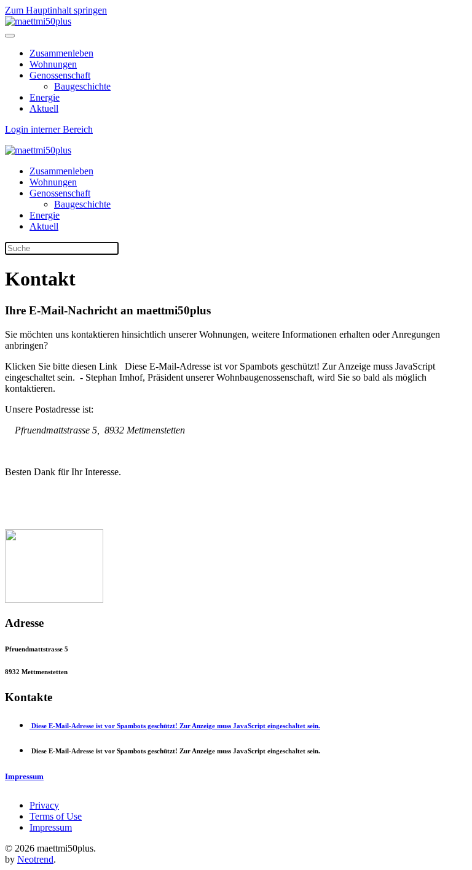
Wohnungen (53, 64)
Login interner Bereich (49, 129)
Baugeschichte (82, 86)
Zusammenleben (61, 53)
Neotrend (35, 859)
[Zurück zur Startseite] (38, 21)
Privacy (44, 805)
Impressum (51, 827)
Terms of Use (56, 816)
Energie (45, 97)
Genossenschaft (60, 75)
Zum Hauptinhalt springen (56, 10)
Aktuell (44, 108)
